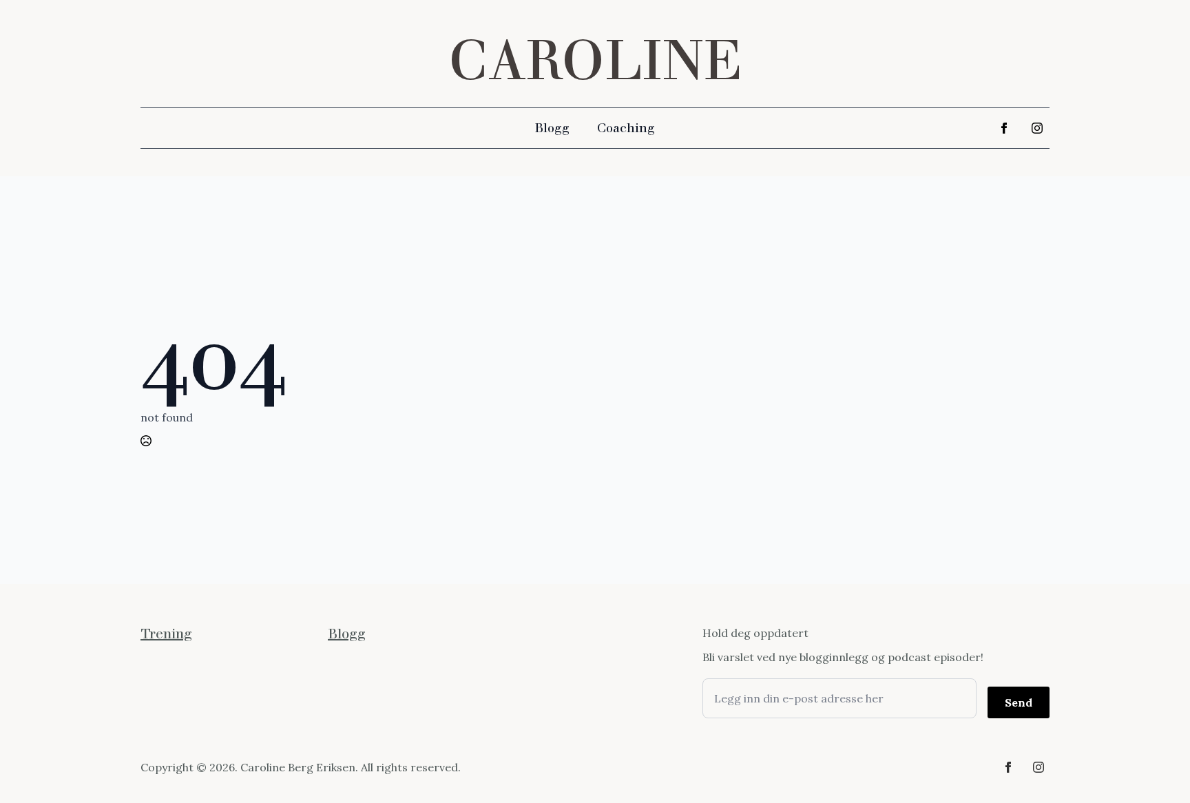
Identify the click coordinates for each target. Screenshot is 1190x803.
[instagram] (1037, 128)
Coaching (626, 128)
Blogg (552, 128)
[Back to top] (1155, 768)
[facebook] (1004, 128)
